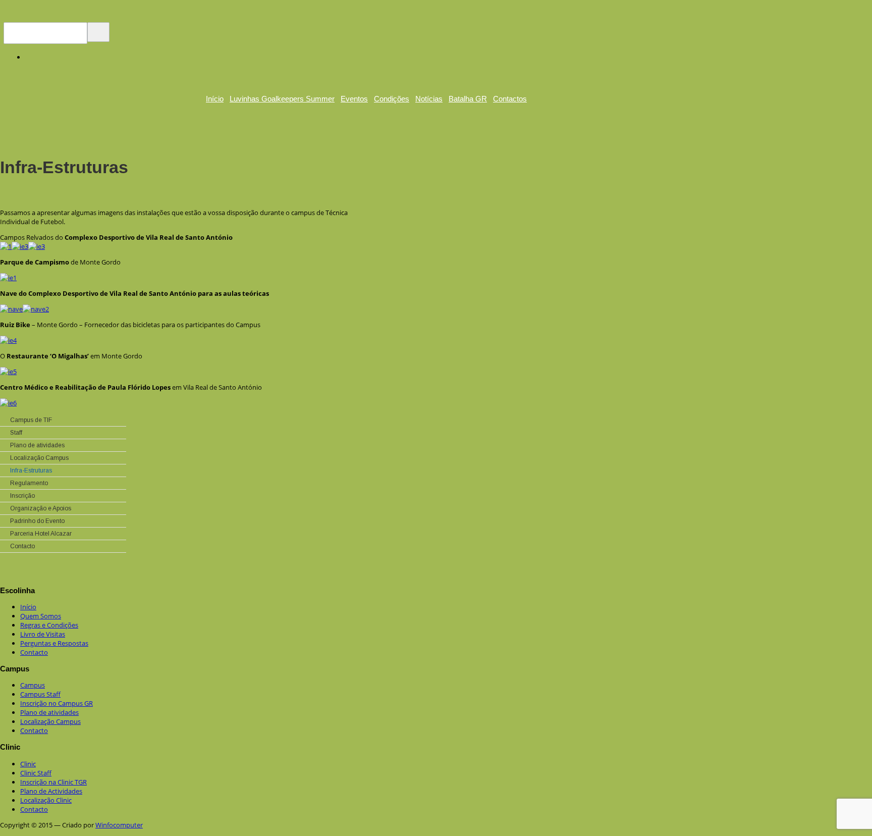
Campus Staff (40, 694)
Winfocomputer (119, 824)
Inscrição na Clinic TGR (53, 782)
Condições (391, 98)
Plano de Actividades (51, 791)
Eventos (354, 98)
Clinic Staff (35, 772)
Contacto (34, 652)
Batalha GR (468, 98)
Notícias (429, 98)
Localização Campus (50, 721)
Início (215, 98)
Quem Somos (40, 615)
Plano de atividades (49, 712)
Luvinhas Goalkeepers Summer (282, 98)
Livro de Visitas (42, 634)
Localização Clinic (46, 800)
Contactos (510, 98)
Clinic (28, 763)
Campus (32, 685)
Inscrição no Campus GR (56, 703)
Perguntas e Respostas (54, 643)
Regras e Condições (49, 625)
